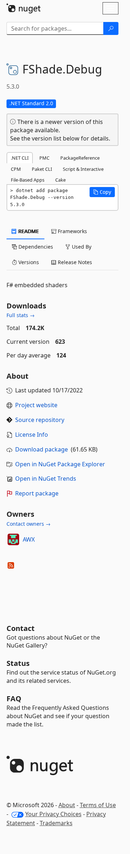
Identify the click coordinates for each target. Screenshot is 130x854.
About (66, 805)
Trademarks (56, 823)
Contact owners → (28, 523)
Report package (36, 493)
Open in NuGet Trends (45, 478)
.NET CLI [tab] (20, 158)
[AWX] (13, 539)
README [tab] (28, 231)
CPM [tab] (16, 169)
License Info (31, 435)
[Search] (110, 28)
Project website (36, 405)
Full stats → (20, 315)
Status (18, 663)
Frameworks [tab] (71, 231)
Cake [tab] (60, 180)
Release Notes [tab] (74, 262)
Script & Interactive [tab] (83, 169)
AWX (29, 539)
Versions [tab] (28, 262)
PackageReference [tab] (80, 158)
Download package (41, 449)
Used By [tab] (80, 246)
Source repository (39, 420)
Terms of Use (98, 805)
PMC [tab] (44, 158)
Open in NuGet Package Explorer (60, 464)
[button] (102, 192)
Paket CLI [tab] (42, 169)
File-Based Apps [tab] (27, 180)
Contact (20, 628)
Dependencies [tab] (35, 246)
